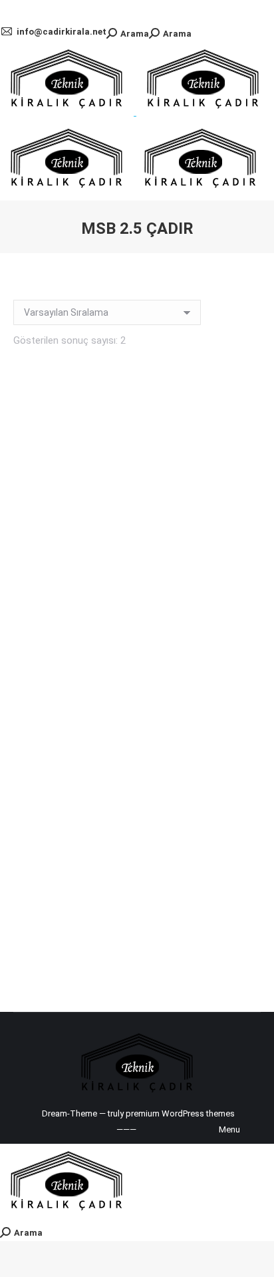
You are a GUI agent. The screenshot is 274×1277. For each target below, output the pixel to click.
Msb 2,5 (137, 644)
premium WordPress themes (180, 1113)
